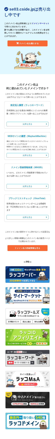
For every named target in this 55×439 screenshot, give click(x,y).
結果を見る (27, 124)
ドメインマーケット (40, 23)
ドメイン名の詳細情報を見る (27, 248)
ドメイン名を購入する (29, 43)
